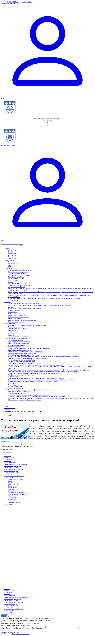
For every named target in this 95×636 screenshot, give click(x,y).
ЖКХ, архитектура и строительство (15, 338)
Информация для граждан (12, 347)
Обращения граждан (10, 604)
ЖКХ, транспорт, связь (15, 340)
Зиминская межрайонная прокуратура (20, 350)
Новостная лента (9, 408)
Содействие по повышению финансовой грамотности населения (28, 348)
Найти (20, 245)
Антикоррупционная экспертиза (18, 391)
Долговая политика (14, 310)
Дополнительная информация (13, 609)
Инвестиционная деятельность (18, 283)
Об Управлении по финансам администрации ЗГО (24, 303)
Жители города (13, 255)
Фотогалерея (12, 258)
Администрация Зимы (8, 145)
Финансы (7, 302)
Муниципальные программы (17, 273)
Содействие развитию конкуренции (19, 285)
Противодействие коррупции (13, 388)
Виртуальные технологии (20, 634)
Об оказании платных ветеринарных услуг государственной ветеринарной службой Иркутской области (41, 380)
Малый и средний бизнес (16, 277)
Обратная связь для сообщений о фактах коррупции (24, 400)
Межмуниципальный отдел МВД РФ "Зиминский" (24, 355)
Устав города (12, 253)
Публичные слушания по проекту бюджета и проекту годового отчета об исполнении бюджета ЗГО (40, 305)
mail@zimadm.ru (27, 2)
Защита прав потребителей (16, 287)
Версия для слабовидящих (10, 3)
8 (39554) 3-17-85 (12, 2)
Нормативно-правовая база (16, 315)
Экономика (8, 268)
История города (13, 250)
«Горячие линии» (13, 376)
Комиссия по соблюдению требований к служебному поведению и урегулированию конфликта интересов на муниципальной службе (50, 398)
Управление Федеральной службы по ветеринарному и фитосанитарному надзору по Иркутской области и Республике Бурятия (48, 370)
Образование (12, 330)
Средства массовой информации (18, 337)
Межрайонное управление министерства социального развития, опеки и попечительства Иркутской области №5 (44, 356)
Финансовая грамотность (16, 322)
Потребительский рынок (16, 278)
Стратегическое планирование (18, 272)
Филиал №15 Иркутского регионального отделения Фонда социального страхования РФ (36, 365)
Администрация (13, 263)
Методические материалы (16, 393)
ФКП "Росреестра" (14, 383)
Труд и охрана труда (14, 280)
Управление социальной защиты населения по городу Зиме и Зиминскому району (34, 373)
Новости (11, 449)
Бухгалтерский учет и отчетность (18, 317)
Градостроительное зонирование (18, 343)
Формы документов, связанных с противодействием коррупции (28, 395)
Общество (11, 335)
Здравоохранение (13, 332)
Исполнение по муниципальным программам (22, 320)
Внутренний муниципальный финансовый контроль (25, 308)
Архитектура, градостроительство (19, 342)
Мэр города (11, 262)
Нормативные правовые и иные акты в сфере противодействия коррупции (32, 390)
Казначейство (12, 312)
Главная (6, 406)
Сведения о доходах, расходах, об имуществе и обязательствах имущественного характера (36, 396)
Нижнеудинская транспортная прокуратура (22, 353)
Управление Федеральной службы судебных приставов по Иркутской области (33, 381)
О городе (7, 248)
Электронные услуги (15, 300)
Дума (10, 265)
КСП (9, 267)
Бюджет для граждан (14, 318)
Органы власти (9, 260)
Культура (11, 333)
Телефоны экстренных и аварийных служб (21, 361)
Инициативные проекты (12, 605)
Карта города (12, 252)
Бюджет (10, 307)
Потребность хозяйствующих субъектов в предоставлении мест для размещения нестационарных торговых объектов (45, 298)
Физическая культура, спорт (17, 328)
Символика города (14, 257)
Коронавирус (12, 385)
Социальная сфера (10, 323)
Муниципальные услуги (12, 600)
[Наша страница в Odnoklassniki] (1, 630)
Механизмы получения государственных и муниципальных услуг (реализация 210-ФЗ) (36, 378)
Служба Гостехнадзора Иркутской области (21, 360)
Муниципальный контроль (16, 345)
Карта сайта (8, 612)
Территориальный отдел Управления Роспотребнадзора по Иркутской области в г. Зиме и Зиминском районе (42, 371)
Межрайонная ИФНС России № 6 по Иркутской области (26, 363)
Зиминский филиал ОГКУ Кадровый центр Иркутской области (28, 358)
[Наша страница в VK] (2, 630)
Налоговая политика (14, 313)
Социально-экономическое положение (20, 270)
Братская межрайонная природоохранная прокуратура (25, 351)
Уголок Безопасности (15, 386)
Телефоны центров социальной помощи (21, 375)
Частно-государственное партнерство (20, 275)
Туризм (10, 282)
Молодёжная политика (15, 327)
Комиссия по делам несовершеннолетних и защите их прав (27, 325)
